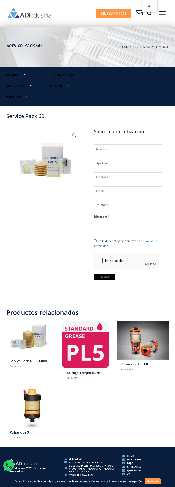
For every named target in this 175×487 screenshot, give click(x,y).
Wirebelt (56, 86)
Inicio (123, 47)
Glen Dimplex (64, 75)
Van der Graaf (15, 86)
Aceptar (152, 481)
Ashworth (12, 75)
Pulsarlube (13, 96)
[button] (149, 13)
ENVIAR (104, 277)
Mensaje (100, 216)
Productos (137, 47)
